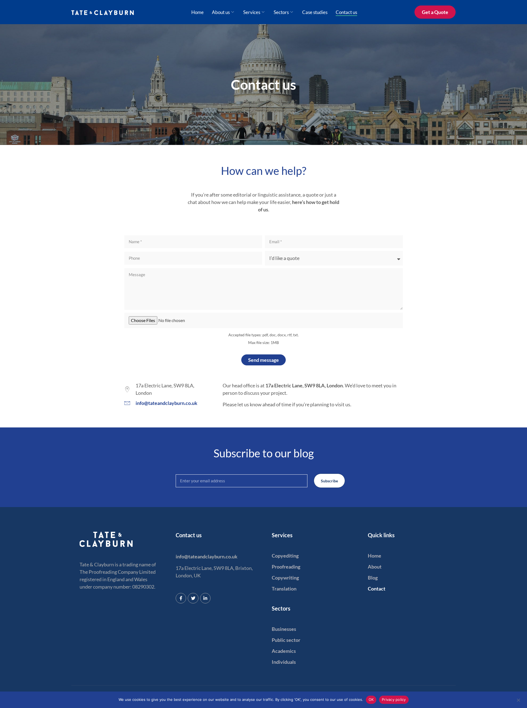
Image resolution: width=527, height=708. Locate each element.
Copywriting (285, 577)
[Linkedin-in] (205, 598)
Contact (376, 588)
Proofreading (286, 566)
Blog (373, 577)
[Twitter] (193, 598)
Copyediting (285, 555)
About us (221, 12)
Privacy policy (394, 699)
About (375, 566)
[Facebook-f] (181, 598)
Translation (284, 588)
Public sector (286, 640)
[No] (518, 699)
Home (197, 12)
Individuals (284, 662)
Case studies (314, 12)
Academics (284, 651)
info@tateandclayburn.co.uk (206, 556)
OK (371, 699)
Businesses (284, 629)
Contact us (346, 12)
